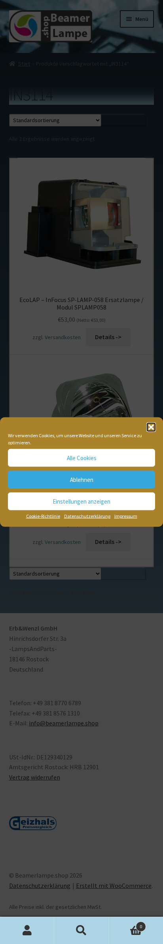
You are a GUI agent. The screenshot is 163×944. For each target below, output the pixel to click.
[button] (151, 427)
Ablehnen (81, 479)
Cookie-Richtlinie (43, 516)
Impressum (125, 516)
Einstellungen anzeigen (81, 501)
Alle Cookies (82, 457)
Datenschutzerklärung (87, 516)
